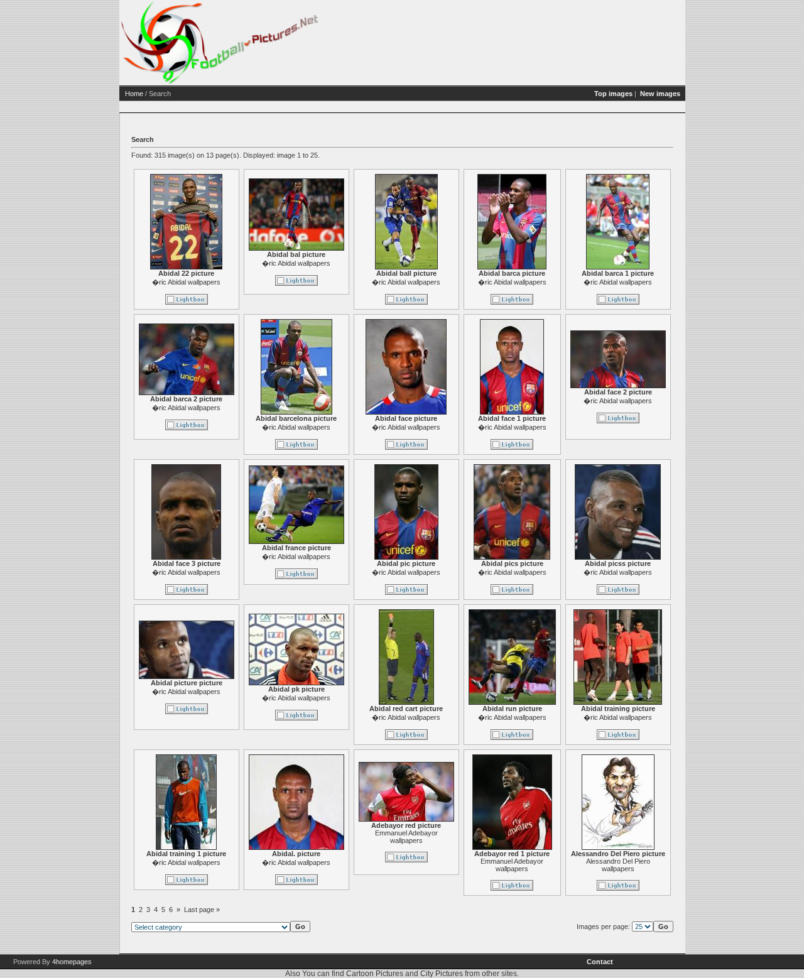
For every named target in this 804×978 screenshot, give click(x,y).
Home (134, 93)
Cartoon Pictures (374, 973)
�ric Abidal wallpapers (186, 282)
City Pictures (441, 973)
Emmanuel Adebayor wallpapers (406, 836)
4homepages (72, 961)
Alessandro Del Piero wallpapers (618, 864)
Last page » (202, 909)
